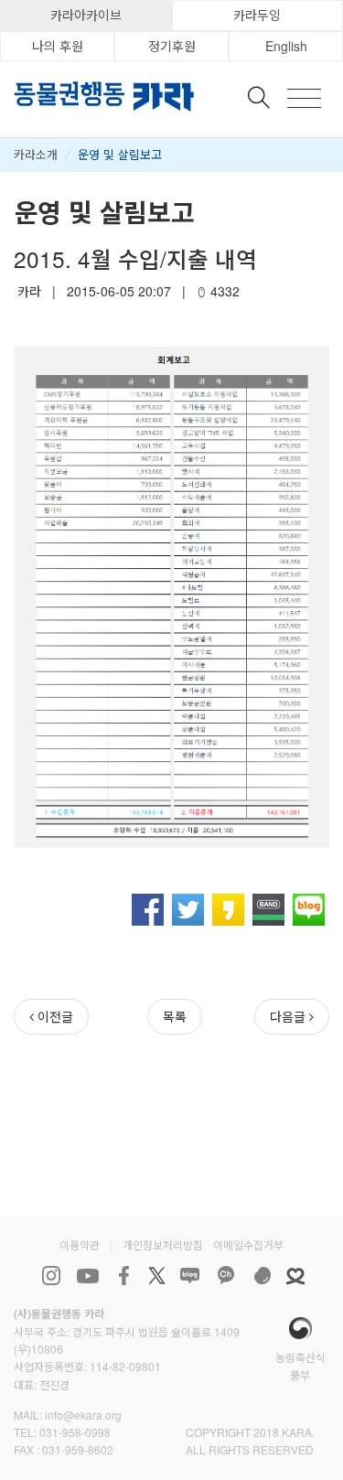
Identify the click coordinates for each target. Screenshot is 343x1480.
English (286, 46)
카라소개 (36, 154)
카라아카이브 (86, 14)
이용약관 (79, 1244)
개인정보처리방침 (163, 1244)
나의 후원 (57, 46)
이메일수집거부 (248, 1244)
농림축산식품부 (300, 1365)
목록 (175, 1016)
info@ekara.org (83, 1414)
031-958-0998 (75, 1432)
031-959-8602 (77, 1449)
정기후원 (172, 46)
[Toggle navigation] (304, 98)
